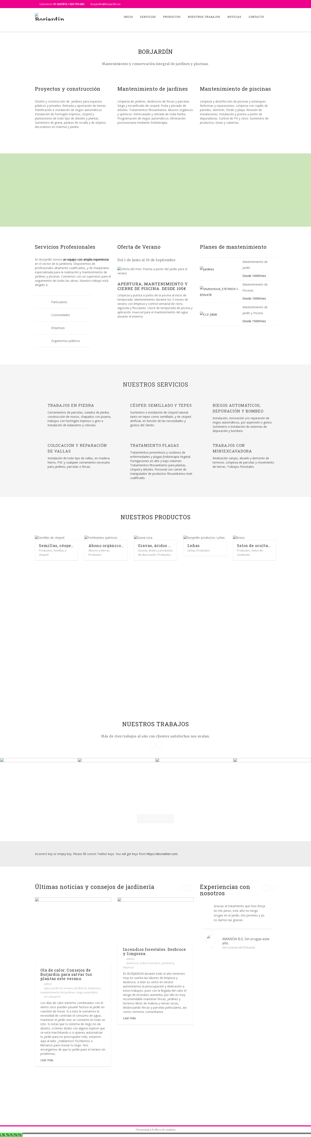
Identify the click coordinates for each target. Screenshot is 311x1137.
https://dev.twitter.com (162, 854)
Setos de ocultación (254, 545)
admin (48, 984)
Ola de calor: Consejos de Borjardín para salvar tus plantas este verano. (66, 974)
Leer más (46, 1060)
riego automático (87, 992)
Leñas (193, 545)
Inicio (128, 16)
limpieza (128, 967)
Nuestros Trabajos (204, 16)
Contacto (256, 16)
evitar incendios (150, 963)
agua (47, 988)
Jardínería (80, 988)
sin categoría (52, 996)
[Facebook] (264, 4)
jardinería (168, 963)
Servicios (148, 16)
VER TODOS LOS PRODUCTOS (158, 572)
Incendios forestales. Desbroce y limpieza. (154, 951)
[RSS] (272, 4)
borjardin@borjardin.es (106, 4)
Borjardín (130, 1129)
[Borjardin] (50, 16)
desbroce (132, 963)
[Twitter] (256, 4)
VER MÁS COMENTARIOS (241, 964)
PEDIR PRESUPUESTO (256, 1104)
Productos (172, 16)
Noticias (234, 16)
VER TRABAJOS (155, 200)
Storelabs (160, 1129)
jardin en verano (62, 988)
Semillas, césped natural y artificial (56, 545)
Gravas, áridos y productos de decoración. (155, 545)
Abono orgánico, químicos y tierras (106, 545)
